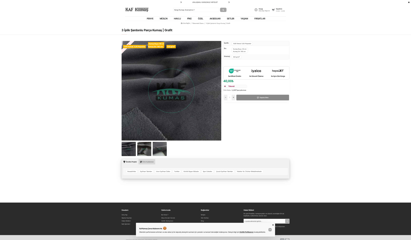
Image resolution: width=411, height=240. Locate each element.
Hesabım (125, 210)
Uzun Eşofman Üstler (163, 171)
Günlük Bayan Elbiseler (191, 171)
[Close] (409, 2)
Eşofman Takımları (146, 171)
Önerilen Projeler (131, 162)
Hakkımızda (166, 210)
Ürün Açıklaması (148, 162)
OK (270, 230)
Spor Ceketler (207, 171)
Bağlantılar (205, 210)
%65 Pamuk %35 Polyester (242, 43)
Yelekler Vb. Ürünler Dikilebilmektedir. (249, 171)
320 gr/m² (236, 57)
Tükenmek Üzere (198, 23)
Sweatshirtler (131, 171)
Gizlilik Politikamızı (246, 232)
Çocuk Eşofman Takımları (224, 171)
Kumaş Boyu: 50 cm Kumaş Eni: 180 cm (239, 50)
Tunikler (176, 171)
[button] (181, 2)
